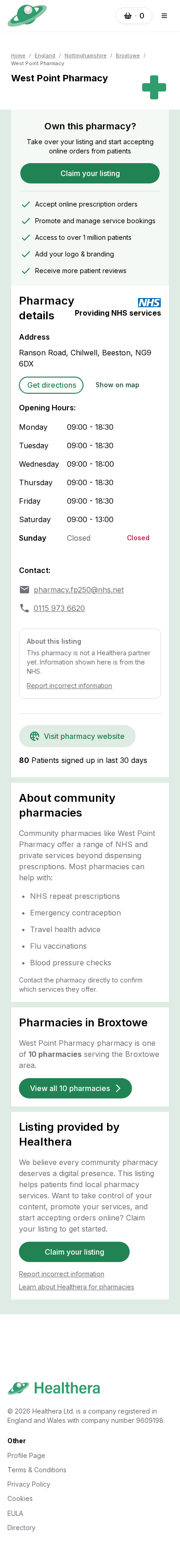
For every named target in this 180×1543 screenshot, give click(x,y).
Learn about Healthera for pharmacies (76, 1287)
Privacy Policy (28, 1484)
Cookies (20, 1498)
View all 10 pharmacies (70, 1088)
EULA (15, 1513)
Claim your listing (90, 173)
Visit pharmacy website (84, 736)
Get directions (51, 385)
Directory (21, 1527)
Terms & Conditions (36, 1470)
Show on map (117, 385)
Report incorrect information (69, 685)
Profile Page (26, 1455)
